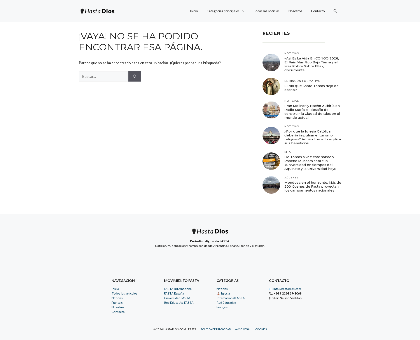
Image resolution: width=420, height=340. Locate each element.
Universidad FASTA (177, 298)
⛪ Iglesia (223, 293)
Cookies (261, 329)
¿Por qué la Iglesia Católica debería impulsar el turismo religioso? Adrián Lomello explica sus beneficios (312, 137)
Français (117, 302)
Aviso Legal (243, 329)
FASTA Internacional (178, 289)
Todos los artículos (124, 293)
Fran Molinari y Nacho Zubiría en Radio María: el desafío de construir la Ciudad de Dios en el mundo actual (312, 112)
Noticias (117, 298)
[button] (335, 10)
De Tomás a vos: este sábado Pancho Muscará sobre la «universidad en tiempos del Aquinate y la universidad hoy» (310, 163)
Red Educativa (226, 302)
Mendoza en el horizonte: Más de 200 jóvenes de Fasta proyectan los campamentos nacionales (312, 186)
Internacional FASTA (231, 298)
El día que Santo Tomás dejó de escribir (311, 88)
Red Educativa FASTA (179, 302)
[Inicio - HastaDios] (210, 234)
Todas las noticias (267, 11)
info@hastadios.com (287, 289)
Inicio (194, 11)
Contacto (318, 11)
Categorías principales (223, 11)
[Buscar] (134, 76)
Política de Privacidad (216, 329)
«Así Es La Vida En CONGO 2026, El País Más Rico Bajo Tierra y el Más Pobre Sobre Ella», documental (311, 64)
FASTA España (174, 293)
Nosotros (295, 11)
